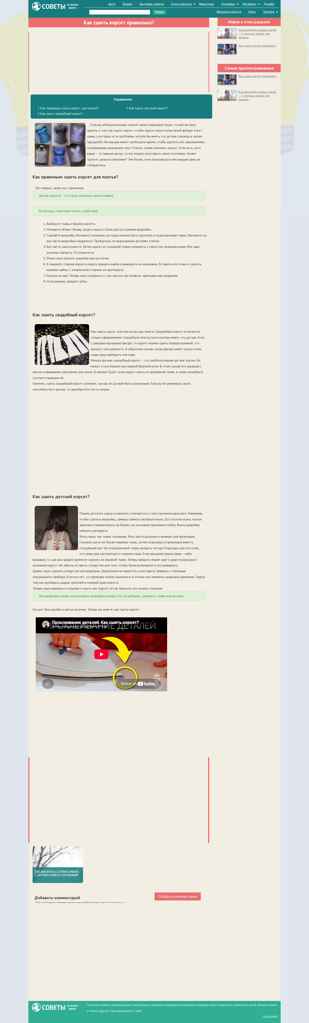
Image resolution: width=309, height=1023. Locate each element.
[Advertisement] (119, 61)
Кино (252, 11)
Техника (268, 11)
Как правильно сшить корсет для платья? (68, 108)
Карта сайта (270, 1016)
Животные (206, 4)
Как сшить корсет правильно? (257, 46)
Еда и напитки (181, 4)
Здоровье (228, 4)
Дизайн (269, 4)
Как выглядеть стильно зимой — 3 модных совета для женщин (257, 33)
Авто (111, 4)
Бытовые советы (152, 4)
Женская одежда (229, 11)
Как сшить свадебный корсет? (60, 114)
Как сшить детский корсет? (147, 108)
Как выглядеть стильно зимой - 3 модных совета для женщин (57, 872)
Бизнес (127, 4)
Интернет (249, 4)
